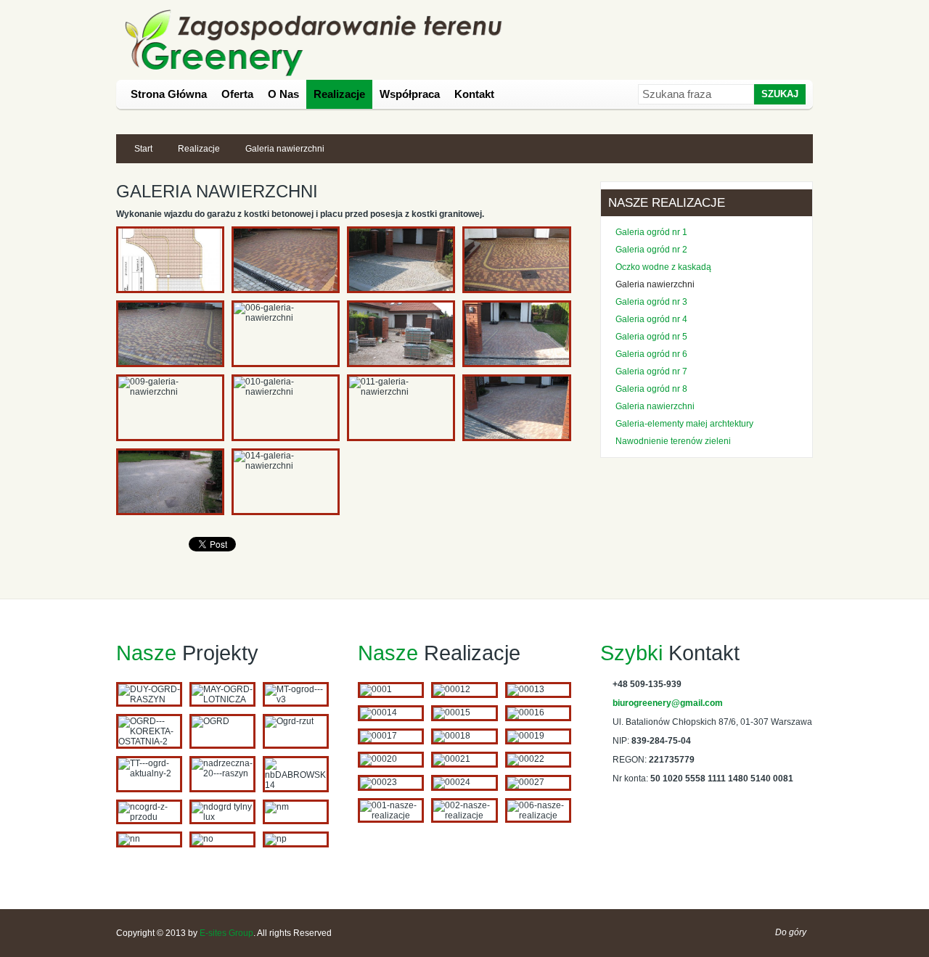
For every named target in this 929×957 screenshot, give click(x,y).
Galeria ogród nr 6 (651, 354)
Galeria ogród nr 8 (651, 389)
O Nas (283, 94)
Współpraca (410, 94)
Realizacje (339, 94)
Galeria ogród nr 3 (651, 302)
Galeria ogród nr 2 (651, 250)
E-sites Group (226, 933)
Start (143, 149)
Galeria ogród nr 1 (651, 232)
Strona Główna (169, 94)
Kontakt (474, 94)
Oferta (237, 94)
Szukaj (779, 94)
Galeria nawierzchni (655, 284)
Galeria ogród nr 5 (651, 337)
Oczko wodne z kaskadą (663, 267)
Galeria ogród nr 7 (651, 371)
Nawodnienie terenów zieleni (673, 441)
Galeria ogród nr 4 (651, 319)
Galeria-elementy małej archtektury (684, 424)
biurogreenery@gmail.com (668, 703)
